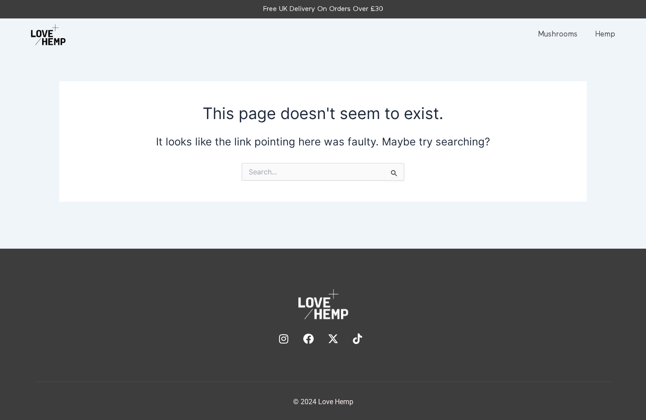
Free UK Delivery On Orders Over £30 (323, 9)
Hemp (605, 34)
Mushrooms (557, 34)
